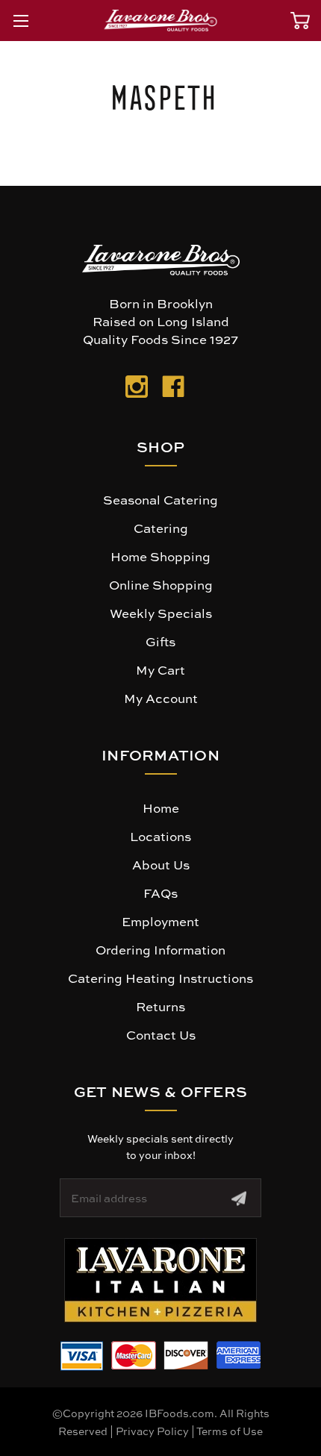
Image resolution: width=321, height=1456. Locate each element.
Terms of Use (229, 1430)
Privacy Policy (152, 1430)
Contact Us (161, 1034)
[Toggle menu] (20, 20)
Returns (160, 1006)
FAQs (160, 893)
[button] (160, 1280)
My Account (161, 698)
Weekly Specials (161, 613)
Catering (161, 528)
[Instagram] (136, 389)
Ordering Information (160, 949)
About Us (161, 864)
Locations (160, 836)
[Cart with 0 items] (300, 20)
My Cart (160, 669)
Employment (160, 921)
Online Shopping (161, 584)
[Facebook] (173, 389)
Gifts (160, 641)
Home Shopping (160, 556)
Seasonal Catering (160, 499)
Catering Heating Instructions (160, 978)
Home (161, 807)
